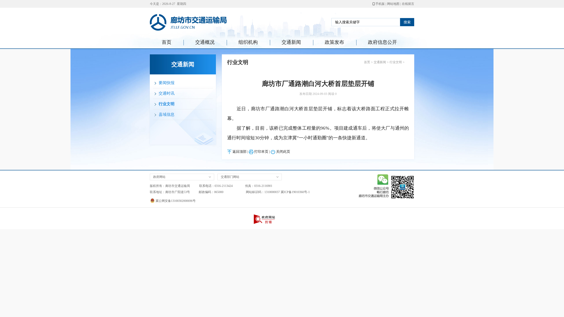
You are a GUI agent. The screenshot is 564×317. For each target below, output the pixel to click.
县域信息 (166, 114)
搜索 (407, 22)
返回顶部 (239, 151)
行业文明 (166, 104)
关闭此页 (283, 151)
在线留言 (408, 4)
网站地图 (393, 4)
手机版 (380, 4)
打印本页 (261, 151)
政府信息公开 (382, 42)
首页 (166, 42)
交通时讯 (166, 93)
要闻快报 (166, 83)
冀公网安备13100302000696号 (175, 201)
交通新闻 (291, 42)
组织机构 (248, 42)
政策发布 (334, 42)
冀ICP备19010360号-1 (295, 192)
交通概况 (205, 42)
